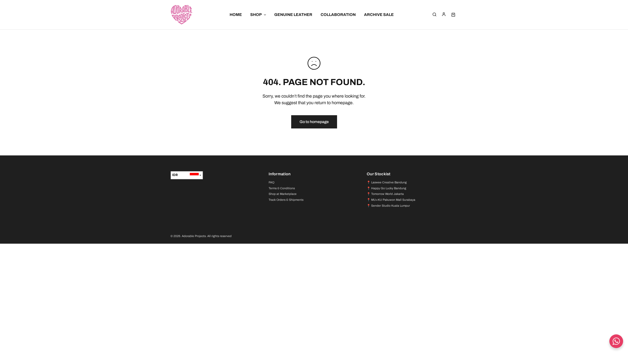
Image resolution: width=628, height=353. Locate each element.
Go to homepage (314, 122)
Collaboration (338, 15)
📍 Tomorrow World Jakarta (385, 194)
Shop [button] (256, 15)
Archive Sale (379, 15)
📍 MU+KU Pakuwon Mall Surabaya (391, 200)
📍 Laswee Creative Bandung (387, 182)
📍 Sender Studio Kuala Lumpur (388, 205)
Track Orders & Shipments (286, 200)
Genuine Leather (293, 15)
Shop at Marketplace (283, 194)
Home (236, 15)
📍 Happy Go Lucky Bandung (386, 188)
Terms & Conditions (282, 188)
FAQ (271, 182)
